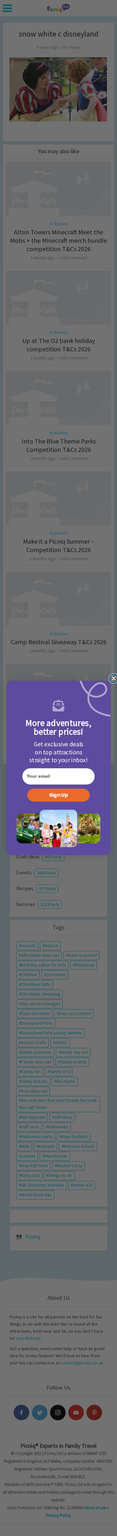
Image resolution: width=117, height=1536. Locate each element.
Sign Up (58, 795)
